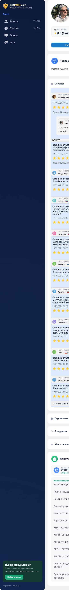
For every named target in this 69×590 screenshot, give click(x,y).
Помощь (16, 586)
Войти (6, 14)
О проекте (7, 586)
